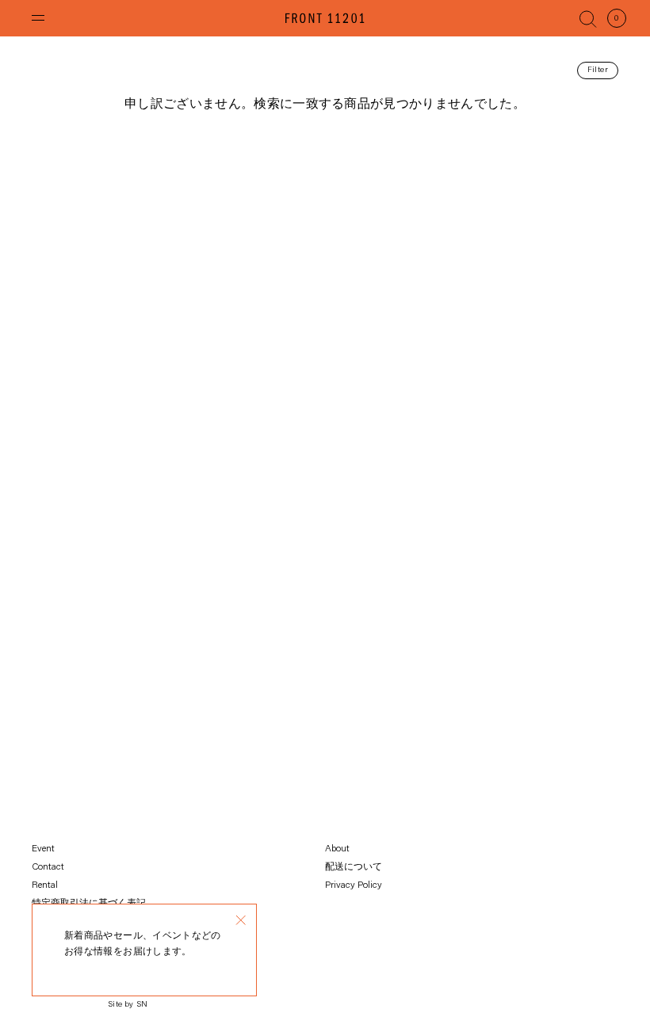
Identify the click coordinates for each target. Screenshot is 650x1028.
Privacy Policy (353, 885)
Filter (597, 70)
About (337, 849)
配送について (353, 867)
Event (43, 849)
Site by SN (127, 1005)
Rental (45, 885)
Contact (48, 867)
